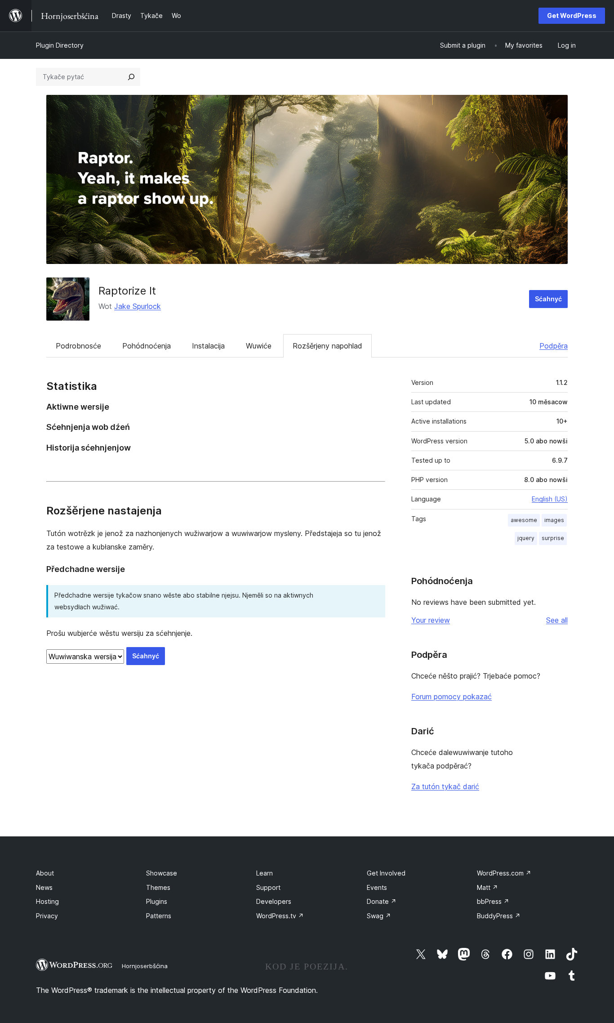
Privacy (47, 916)
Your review (430, 620)
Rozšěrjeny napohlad (327, 345)
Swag (379, 916)
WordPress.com (504, 873)
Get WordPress (571, 15)
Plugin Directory (60, 45)
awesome (524, 520)
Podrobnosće (78, 345)
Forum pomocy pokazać (451, 696)
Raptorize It (127, 290)
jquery (525, 538)
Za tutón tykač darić (445, 786)
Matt (487, 887)
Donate (381, 901)
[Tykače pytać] (131, 77)
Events (377, 887)
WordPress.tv (280, 916)
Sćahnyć (548, 299)
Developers (273, 901)
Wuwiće (258, 345)
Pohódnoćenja (146, 345)
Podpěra (553, 345)
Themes (158, 887)
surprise (553, 538)
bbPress (493, 901)
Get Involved (386, 873)
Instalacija (208, 345)
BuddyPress (499, 916)
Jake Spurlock (137, 306)
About (45, 873)
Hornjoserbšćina (145, 965)
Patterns (158, 916)
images (554, 520)
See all (557, 620)
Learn (264, 873)
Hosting (47, 901)
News (44, 887)
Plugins (156, 901)
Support (268, 887)
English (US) (550, 499)
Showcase (161, 873)
